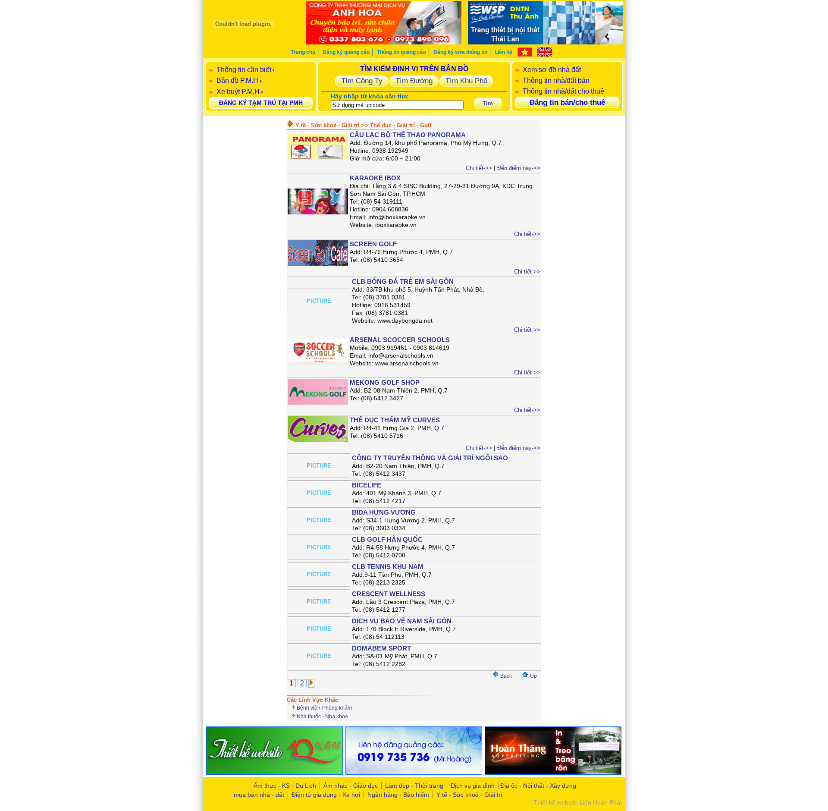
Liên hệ (503, 52)
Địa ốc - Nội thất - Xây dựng (538, 785)
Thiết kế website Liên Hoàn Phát (577, 802)
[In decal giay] (274, 773)
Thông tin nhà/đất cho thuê (563, 91)
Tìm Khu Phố (466, 80)
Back (505, 676)
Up (533, 676)
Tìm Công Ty (362, 80)
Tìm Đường (414, 80)
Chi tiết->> (479, 168)
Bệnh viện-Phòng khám (324, 708)
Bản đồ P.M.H (237, 80)
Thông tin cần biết (243, 69)
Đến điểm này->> (518, 168)
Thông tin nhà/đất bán (556, 80)
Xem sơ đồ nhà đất (552, 69)
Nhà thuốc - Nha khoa (322, 717)
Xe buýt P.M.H (238, 91)
